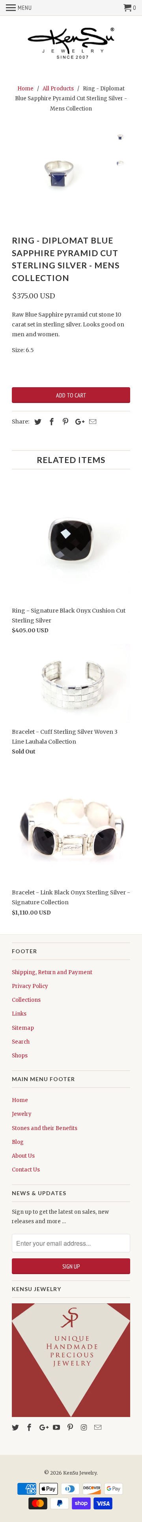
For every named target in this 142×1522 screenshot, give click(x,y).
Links (19, 1013)
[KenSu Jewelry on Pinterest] (71, 1427)
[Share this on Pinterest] (64, 421)
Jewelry (22, 1114)
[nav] (19, 8)
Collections (26, 1000)
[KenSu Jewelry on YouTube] (57, 1427)
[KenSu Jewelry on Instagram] (84, 1427)
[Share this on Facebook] (50, 421)
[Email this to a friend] (91, 421)
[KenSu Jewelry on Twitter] (16, 1427)
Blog (18, 1142)
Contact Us (26, 1169)
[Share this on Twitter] (36, 421)
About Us (23, 1156)
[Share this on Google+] (77, 421)
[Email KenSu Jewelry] (98, 1427)
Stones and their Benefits (44, 1128)
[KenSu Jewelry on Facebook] (30, 1427)
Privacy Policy (30, 986)
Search (21, 1041)
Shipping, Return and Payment (52, 972)
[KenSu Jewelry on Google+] (43, 1427)
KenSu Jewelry (80, 1473)
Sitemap (23, 1028)
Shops (20, 1055)
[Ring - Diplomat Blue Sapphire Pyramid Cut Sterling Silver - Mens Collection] (59, 175)
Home (20, 1100)
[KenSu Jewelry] (71, 45)
